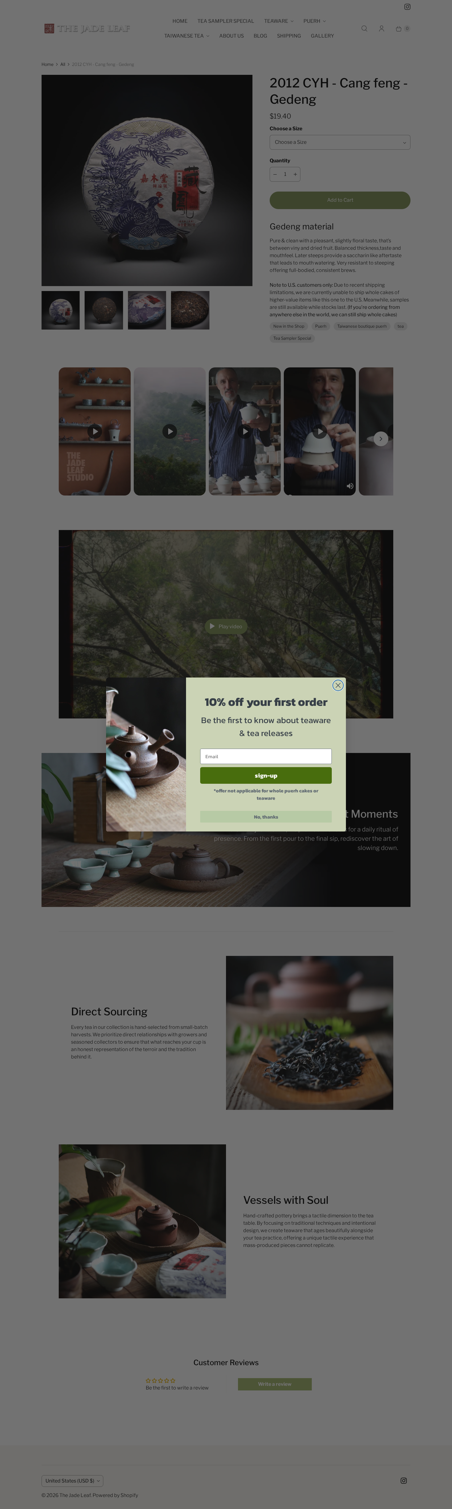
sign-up (266, 775)
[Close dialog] (338, 685)
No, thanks (266, 816)
